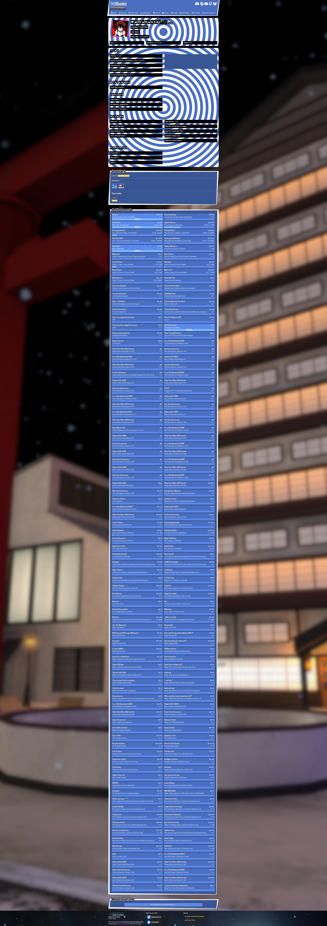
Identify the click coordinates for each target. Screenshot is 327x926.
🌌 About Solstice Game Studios (194, 916)
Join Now (123, 13)
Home (114, 13)
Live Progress (185, 13)
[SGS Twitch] (211, 4)
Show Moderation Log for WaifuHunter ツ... (163, 904)
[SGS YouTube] (206, 4)
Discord (157, 13)
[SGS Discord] (197, 4)
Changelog (196, 13)
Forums (166, 13)
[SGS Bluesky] (215, 4)
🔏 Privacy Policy (190, 920)
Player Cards (134, 13)
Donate (175, 13)
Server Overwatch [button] (209, 13)
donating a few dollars (123, 923)
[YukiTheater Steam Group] (202, 4)
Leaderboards (146, 13)
